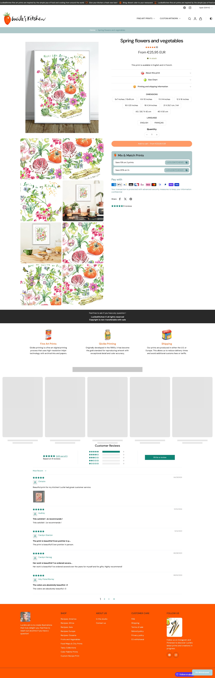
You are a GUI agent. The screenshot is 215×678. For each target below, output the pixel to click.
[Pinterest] (184, 7)
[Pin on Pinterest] (131, 199)
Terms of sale (137, 627)
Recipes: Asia (67, 627)
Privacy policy (137, 635)
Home (92, 30)
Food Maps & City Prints (71, 643)
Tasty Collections (68, 648)
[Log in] (195, 18)
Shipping (135, 623)
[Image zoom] (62, 87)
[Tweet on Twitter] (125, 199)
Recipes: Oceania (68, 635)
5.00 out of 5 (61, 456)
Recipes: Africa (67, 623)
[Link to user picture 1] (39, 497)
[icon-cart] (200, 18)
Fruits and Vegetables (70, 639)
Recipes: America (68, 619)
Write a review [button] (159, 457)
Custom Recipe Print (70, 656)
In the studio (101, 619)
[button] (151, 144)
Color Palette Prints (69, 652)
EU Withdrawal (202, 672)
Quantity (152, 129)
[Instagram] (190, 7)
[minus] (146, 134)
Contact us (101, 623)
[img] (38, 478)
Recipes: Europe (68, 631)
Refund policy (137, 631)
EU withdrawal (137, 639)
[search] (189, 18)
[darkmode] (209, 18)
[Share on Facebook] (120, 199)
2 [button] (104, 599)
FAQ (133, 619)
